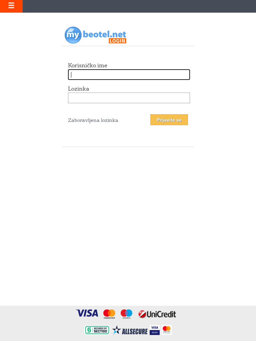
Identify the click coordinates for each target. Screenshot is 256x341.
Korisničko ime (87, 66)
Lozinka (78, 89)
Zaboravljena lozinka (93, 120)
